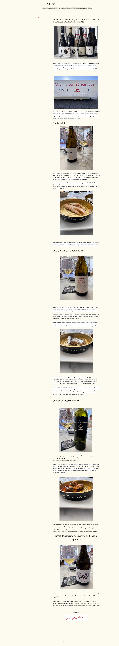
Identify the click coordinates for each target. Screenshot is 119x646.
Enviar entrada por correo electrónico (66, 17)
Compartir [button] (40, 17)
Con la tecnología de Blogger (70, 641)
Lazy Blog (49, 4)
